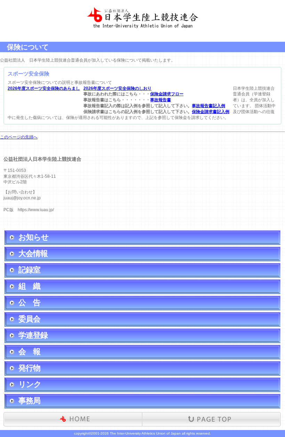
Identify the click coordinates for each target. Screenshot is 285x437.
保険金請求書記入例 (210, 111)
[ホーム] (74, 419)
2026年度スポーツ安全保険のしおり (117, 88)
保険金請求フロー (167, 94)
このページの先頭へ (19, 137)
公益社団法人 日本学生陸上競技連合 (142, 10)
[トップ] (209, 419)
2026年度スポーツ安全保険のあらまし (44, 88)
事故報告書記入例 (208, 105)
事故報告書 (160, 99)
